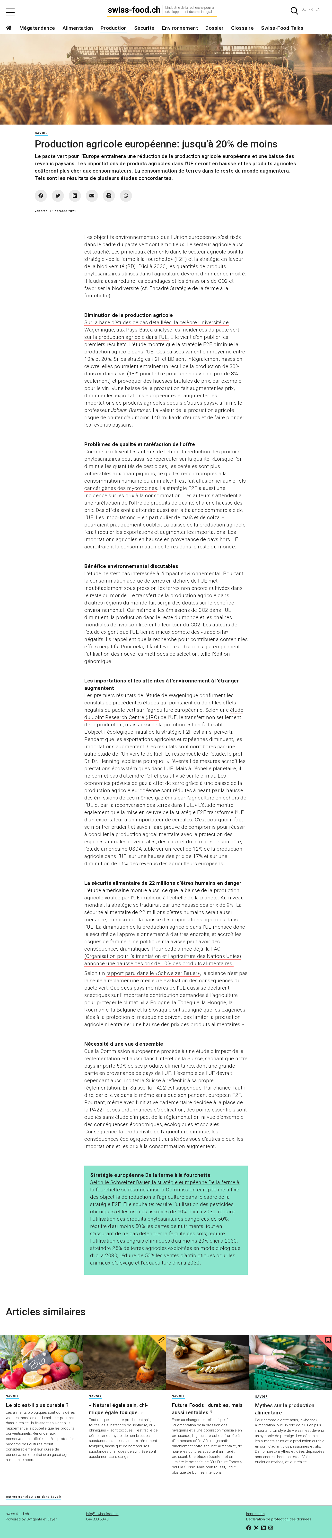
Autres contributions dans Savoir (33, 1497)
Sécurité (144, 28)
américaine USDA (121, 849)
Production (113, 28)
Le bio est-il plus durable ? (37, 1405)
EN (317, 9)
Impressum (255, 1514)
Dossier (214, 28)
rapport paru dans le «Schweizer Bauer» (153, 973)
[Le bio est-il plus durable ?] (41, 1362)
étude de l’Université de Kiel (130, 754)
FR (310, 9)
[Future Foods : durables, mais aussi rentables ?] (207, 1362)
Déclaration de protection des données (278, 1519)
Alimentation (77, 28)
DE (303, 9)
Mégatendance (37, 28)
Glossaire (242, 28)
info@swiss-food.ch (102, 1514)
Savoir (41, 133)
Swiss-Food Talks (282, 28)
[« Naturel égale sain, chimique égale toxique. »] (124, 1362)
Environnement (180, 28)
